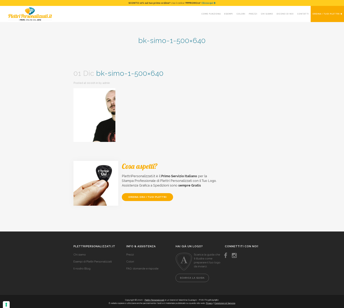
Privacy (209, 303)
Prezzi (130, 254)
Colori (130, 261)
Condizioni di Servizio (224, 303)
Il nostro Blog (81, 268)
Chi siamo (79, 254)
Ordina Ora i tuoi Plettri (147, 197)
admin (106, 83)
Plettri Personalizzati (154, 300)
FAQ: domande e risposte (142, 268)
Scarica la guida (192, 277)
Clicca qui (207, 3)
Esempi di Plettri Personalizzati (92, 261)
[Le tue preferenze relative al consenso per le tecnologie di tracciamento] (6, 304)
